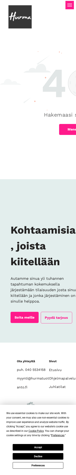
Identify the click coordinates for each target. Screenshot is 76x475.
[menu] (69, 5)
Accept (38, 447)
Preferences (38, 465)
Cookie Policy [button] (36, 430)
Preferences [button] (57, 435)
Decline (38, 456)
